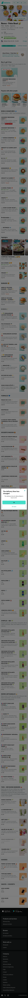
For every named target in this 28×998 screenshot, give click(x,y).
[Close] (25, 491)
